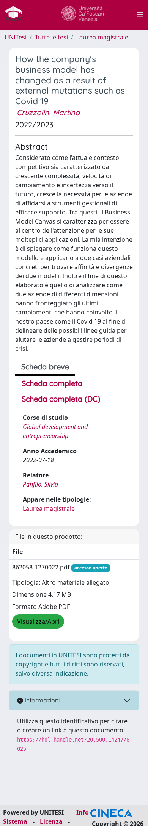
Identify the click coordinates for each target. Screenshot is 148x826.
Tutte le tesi (51, 37)
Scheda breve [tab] (45, 366)
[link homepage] (16, 15)
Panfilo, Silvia (40, 484)
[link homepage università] (82, 15)
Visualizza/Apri (38, 621)
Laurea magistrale (102, 37)
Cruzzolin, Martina (48, 112)
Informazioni (41, 700)
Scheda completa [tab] (52, 383)
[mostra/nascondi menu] (140, 15)
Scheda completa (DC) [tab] (61, 399)
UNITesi (16, 37)
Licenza (51, 821)
